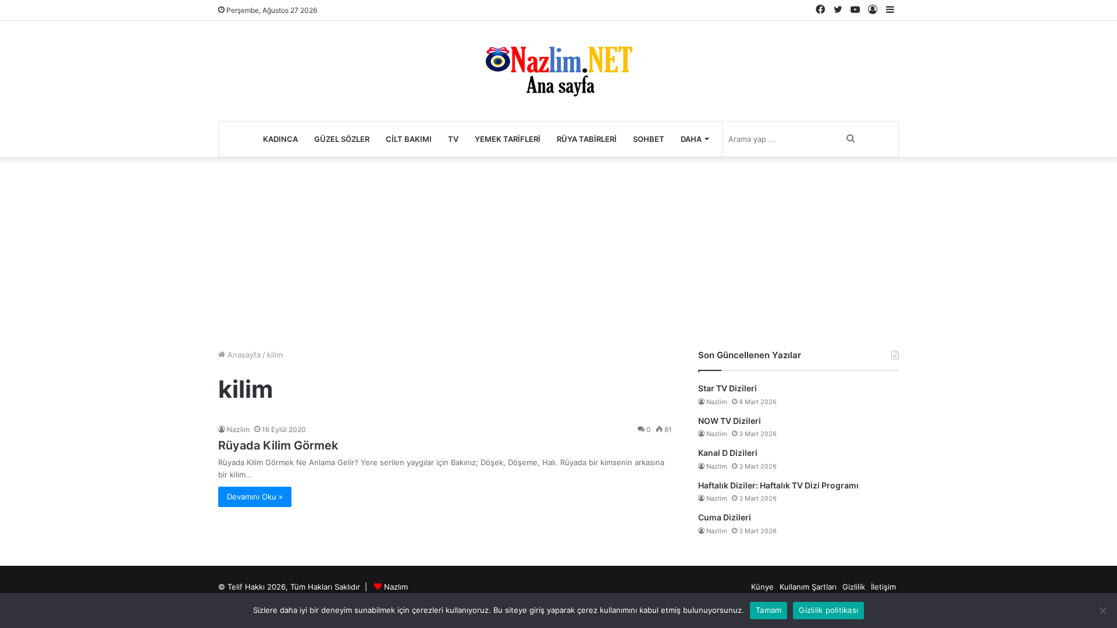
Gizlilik (853, 586)
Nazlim (238, 429)
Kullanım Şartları (808, 586)
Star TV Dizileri (727, 388)
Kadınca (280, 139)
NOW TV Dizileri (729, 421)
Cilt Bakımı (409, 139)
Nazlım (396, 586)
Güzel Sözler (341, 139)
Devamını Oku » (255, 496)
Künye (762, 586)
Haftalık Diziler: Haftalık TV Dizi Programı (778, 485)
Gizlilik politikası (828, 610)
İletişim (883, 586)
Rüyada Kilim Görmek (278, 445)
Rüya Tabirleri (587, 139)
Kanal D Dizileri (727, 453)
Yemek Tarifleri (507, 139)
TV (453, 139)
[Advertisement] (558, 250)
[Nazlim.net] (559, 71)
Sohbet (648, 139)
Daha (691, 139)
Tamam (768, 610)
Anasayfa (243, 354)
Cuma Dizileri (724, 517)
